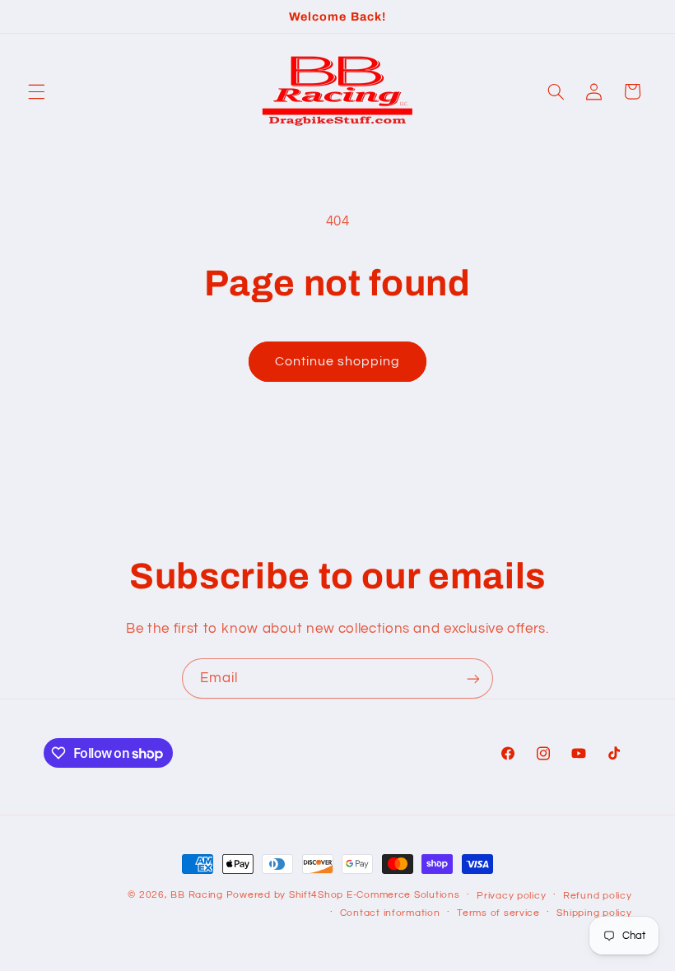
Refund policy (597, 895)
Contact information (390, 913)
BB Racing (196, 894)
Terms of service (498, 913)
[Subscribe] (473, 678)
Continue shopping (338, 361)
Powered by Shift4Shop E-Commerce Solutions (343, 894)
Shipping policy (593, 913)
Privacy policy (511, 895)
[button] (36, 91)
